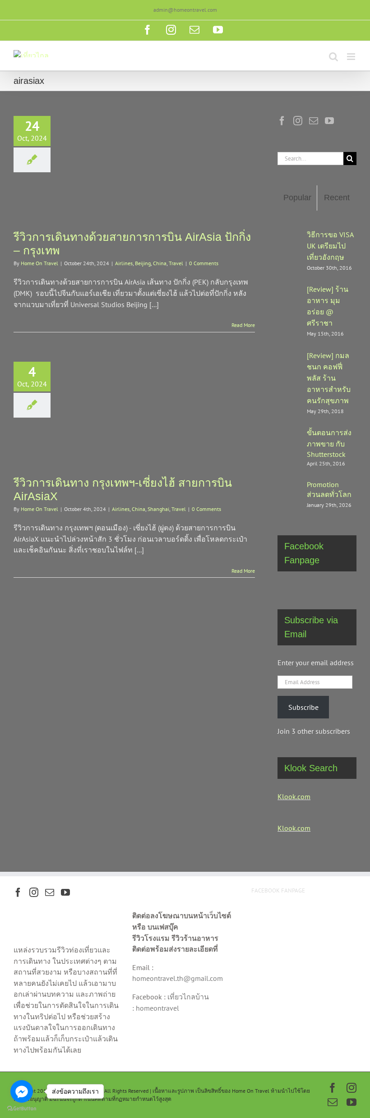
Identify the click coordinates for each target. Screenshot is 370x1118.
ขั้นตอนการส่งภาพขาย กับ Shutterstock (329, 443)
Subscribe (303, 707)
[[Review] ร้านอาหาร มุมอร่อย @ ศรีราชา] (289, 308)
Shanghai (158, 509)
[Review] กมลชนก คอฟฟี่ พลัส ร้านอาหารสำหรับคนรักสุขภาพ (329, 378)
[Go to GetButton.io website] (21, 1109)
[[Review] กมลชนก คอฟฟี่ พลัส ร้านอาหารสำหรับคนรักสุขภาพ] (289, 380)
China (159, 263)
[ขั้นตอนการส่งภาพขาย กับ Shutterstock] (289, 446)
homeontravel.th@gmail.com (177, 978)
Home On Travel (39, 263)
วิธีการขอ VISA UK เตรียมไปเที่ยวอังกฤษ (330, 246)
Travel (176, 263)
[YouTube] (329, 120)
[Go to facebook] (21, 1091)
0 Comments (203, 263)
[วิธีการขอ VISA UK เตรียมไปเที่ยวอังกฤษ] (289, 248)
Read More (243, 325)
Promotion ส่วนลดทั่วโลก (329, 489)
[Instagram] (297, 120)
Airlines (124, 263)
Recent (337, 197)
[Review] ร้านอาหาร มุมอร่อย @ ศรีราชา (327, 306)
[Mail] (313, 120)
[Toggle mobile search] (333, 56)
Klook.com (294, 796)
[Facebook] (282, 120)
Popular (297, 197)
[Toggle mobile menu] (351, 56)
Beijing (143, 263)
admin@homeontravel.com (185, 9)
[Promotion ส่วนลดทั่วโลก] (289, 493)
